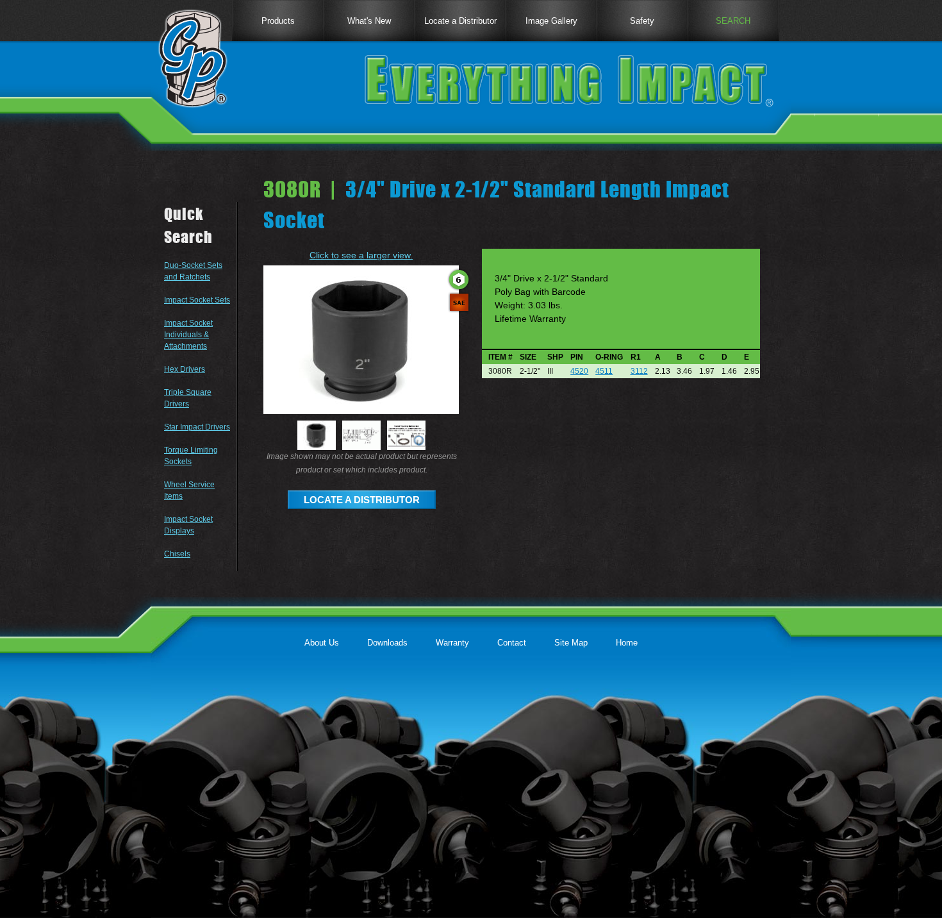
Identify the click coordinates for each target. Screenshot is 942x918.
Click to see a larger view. (361, 255)
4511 (604, 371)
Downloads (387, 642)
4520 (579, 371)
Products (278, 21)
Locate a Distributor (460, 21)
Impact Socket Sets (197, 300)
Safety (642, 21)
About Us (321, 642)
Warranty (452, 642)
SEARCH (733, 21)
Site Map (571, 642)
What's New (369, 21)
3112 (639, 371)
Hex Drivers (184, 369)
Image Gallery (551, 21)
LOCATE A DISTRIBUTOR (362, 499)
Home (627, 642)
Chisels (177, 553)
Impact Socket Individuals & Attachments (188, 335)
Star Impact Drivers (197, 426)
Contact (511, 642)
